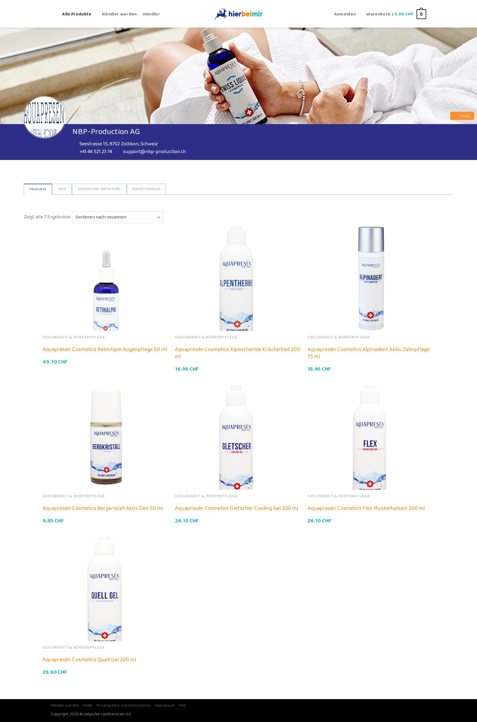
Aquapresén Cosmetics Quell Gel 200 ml (89, 659)
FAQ (182, 705)
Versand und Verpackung (99, 189)
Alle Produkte (76, 14)
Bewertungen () (146, 189)
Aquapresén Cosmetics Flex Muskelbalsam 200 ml (366, 508)
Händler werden (119, 14)
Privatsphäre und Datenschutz (124, 705)
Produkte (37, 189)
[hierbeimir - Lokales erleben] (238, 14)
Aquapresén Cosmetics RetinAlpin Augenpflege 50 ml (105, 349)
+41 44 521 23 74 (96, 152)
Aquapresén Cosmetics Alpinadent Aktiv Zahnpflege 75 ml (369, 353)
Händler (151, 14)
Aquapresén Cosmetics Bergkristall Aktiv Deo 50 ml (103, 508)
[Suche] (53, 14)
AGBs (87, 705)
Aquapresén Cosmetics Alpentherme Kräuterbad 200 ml (237, 353)
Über (62, 189)
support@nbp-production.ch (154, 152)
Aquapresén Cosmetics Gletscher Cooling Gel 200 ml (236, 508)
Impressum (165, 705)
